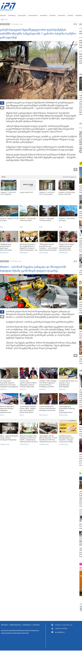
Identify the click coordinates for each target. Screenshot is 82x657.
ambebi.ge (3, 389)
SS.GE (4, 177)
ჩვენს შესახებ (15, 625)
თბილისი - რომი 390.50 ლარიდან (67, 219)
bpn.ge (2, 415)
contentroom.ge (4, 444)
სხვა (2, 19)
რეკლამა (36, 625)
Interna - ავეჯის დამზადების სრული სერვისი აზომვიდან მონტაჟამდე (9, 438)
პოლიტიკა (12, 15)
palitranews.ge (43, 415)
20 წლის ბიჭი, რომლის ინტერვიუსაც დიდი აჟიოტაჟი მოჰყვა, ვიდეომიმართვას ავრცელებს (66, 248)
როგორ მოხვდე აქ (69, 177)
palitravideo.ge (4, 252)
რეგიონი (52, 15)
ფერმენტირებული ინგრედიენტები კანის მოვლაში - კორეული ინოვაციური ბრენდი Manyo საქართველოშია (67, 439)
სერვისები (27, 625)
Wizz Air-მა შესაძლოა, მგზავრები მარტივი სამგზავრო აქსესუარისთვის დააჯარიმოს (7, 410)
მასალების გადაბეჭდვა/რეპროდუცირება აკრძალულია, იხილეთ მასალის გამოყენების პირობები (20, 632)
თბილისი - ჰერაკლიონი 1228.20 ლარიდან (28, 219)
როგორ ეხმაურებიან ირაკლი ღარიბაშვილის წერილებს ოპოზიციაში (47, 408)
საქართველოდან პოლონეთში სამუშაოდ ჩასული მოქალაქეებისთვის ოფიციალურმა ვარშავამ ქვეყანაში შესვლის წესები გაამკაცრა (68, 412)
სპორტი (70, 15)
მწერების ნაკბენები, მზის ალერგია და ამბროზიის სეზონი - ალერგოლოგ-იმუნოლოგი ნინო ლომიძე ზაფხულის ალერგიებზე (28, 439)
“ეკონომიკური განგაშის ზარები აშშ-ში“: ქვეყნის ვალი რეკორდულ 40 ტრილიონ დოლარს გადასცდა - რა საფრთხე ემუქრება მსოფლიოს (28, 411)
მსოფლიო (43, 15)
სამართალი (22, 15)
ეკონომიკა (61, 15)
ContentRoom (72, 420)
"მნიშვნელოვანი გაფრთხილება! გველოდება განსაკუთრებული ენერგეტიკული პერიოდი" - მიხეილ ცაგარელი (9, 249)
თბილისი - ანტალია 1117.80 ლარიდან (9, 219)
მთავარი (3, 15)
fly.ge (1, 227)
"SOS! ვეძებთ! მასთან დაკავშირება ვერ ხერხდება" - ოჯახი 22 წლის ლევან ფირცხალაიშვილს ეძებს (48, 248)
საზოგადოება (33, 15)
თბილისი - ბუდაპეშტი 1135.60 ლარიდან (46, 219)
